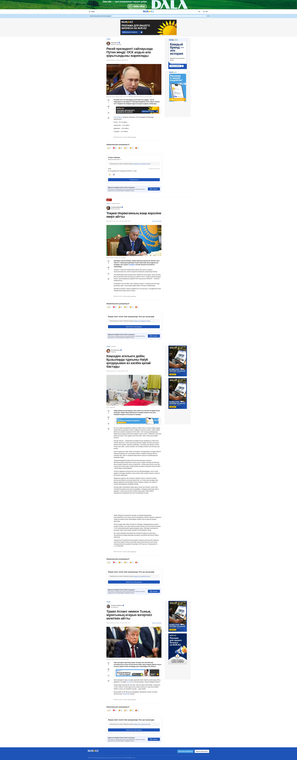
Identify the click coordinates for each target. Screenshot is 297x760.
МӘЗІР (93, 11)
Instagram (155, 189)
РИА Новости (118, 117)
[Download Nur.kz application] (148, 4)
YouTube (129, 682)
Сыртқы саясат (116, 203)
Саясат (108, 203)
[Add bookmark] (108, 118)
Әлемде (108, 39)
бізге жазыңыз (132, 137)
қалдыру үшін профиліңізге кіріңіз (141, 163)
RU (199, 11)
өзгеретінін (126, 694)
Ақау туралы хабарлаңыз (185, 751)
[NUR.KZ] (148, 11)
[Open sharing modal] (108, 112)
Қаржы (108, 346)
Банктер (113, 346)
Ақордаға (132, 264)
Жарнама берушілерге (202, 751)
